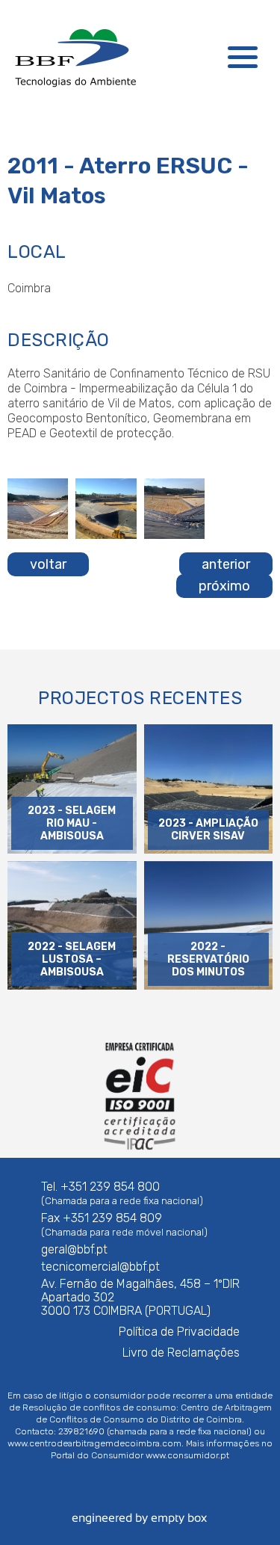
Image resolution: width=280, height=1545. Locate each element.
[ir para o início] (74, 56)
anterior (226, 564)
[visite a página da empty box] (140, 1526)
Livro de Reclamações (181, 1352)
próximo (224, 586)
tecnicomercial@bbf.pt (100, 1266)
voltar (48, 564)
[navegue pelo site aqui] (243, 57)
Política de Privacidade (179, 1331)
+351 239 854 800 (110, 1186)
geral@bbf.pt (74, 1249)
